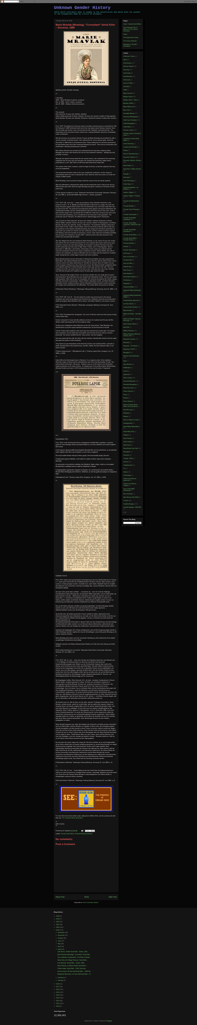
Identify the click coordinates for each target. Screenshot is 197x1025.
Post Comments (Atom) (90, 902)
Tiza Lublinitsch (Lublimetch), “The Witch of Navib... (74, 957)
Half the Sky (127, 266)
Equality (125, 174)
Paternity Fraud (128, 388)
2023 (58, 919)
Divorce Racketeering (130, 154)
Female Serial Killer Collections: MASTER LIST (132, 223)
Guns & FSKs (127, 263)
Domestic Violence (129, 157)
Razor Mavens (128, 401)
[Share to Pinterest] (94, 831)
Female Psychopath (129, 214)
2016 (58, 989)
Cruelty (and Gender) (130, 147)
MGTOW (126, 327)
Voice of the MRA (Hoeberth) (128, 489)
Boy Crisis (126, 110)
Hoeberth (126, 283)
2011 (58, 1003)
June (59, 941)
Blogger (109, 1021)
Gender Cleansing (129, 250)
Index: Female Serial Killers (132, 24)
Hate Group (127, 270)
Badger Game (127, 96)
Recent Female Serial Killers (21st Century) (130, 405)
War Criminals (127, 494)
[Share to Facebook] (92, 831)
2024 (58, 916)
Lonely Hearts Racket (130, 307)
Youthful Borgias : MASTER (132, 507)
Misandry (126, 342)
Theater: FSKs (128, 458)
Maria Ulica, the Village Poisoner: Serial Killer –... (73, 960)
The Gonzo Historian (130, 41)
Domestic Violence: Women (132, 160)
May (59, 943)
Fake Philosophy (128, 180)
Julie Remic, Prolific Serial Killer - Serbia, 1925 (72, 951)
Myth (125, 361)
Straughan (126, 451)
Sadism (125, 416)
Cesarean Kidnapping (130, 116)
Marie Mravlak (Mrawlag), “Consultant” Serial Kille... (74, 954)
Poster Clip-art (128, 391)
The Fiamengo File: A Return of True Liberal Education (130, 29)
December (61, 932)
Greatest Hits (127, 260)
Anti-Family (127, 73)
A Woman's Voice (129, 56)
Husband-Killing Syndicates (84, 833)
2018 (58, 984)
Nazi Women (127, 364)
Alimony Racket (128, 66)
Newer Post (60, 897)
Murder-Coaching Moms (131, 356)
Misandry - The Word (130, 346)
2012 (58, 1000)
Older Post (113, 897)
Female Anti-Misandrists (131, 201)
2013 (58, 998)
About (125, 59)
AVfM (125, 90)
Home (86, 897)
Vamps (125, 472)
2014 (58, 995)
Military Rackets (128, 330)
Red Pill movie (128, 410)
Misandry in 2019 (129, 349)
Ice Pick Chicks (128, 304)
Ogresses (126, 374)
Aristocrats (126, 80)
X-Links (125, 500)
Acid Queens (127, 63)
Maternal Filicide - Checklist (132, 314)
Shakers (126, 435)
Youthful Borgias (128, 504)
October (61, 938)
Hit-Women (127, 280)
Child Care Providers (130, 120)
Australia (126, 86)
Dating (125, 150)
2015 (58, 992)
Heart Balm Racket (129, 276)
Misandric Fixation (129, 339)
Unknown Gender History (82, 7)
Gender (125, 246)
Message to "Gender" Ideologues (130, 45)
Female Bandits (128, 206)
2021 (58, 924)
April (59, 946)
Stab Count (127, 445)
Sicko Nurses (127, 438)
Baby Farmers (128, 93)
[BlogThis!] (88, 831)
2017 (58, 986)
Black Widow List (128, 106)
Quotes (125, 398)
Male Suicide (127, 310)
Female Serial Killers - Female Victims (130, 239)
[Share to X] (90, 831)
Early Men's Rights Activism (132, 169)
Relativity (126, 413)
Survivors (126, 455)
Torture (125, 462)
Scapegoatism (128, 423)
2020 (58, 927)
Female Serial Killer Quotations (129, 230)
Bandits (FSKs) (128, 103)
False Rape (127, 184)
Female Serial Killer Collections (129, 218)
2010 (58, 1006)
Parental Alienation (129, 381)
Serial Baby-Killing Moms (131, 426)
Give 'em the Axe (128, 256)
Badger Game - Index (130, 100)
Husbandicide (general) (131, 300)
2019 (58, 930)
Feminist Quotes (128, 243)
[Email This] (86, 831)
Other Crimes (127, 378)
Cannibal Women (129, 113)
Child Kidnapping (128, 123)
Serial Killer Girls (128, 431)
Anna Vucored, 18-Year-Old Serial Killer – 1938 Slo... (74, 971)
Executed (126, 177)
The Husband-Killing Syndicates (72, 818)
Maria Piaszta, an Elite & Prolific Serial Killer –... (72, 965)
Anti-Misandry (127, 76)
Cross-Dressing (128, 143)
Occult (125, 371)
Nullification (127, 367)
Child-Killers (127, 127)
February (61, 977)
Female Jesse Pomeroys (131, 209)
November (61, 935)
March (60, 949)
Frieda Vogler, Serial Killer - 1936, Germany (71, 968)
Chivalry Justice (128, 130)
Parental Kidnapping (129, 384)
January (61, 980)
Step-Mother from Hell (130, 448)
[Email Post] (82, 830)
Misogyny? (126, 352)
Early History (127, 165)
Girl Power (126, 253)
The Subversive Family (130, 37)
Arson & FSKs (127, 83)
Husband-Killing (128, 287)
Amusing (126, 69)
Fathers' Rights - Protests (131, 196)
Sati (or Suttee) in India (130, 420)
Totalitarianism (128, 465)
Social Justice (127, 441)
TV (124, 468)
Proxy (125, 394)
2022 (58, 921)
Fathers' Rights (128, 192)
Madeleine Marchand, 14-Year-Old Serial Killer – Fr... (74, 974)
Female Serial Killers (67, 833)
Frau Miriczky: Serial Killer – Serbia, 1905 (70, 963)
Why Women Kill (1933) (131, 497)
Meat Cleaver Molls (129, 324)
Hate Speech (127, 273)
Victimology (127, 475)
